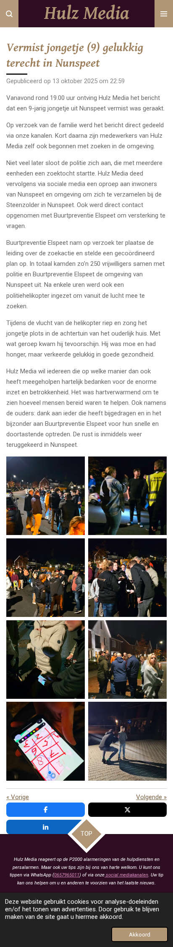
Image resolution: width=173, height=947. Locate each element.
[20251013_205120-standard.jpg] (45, 578)
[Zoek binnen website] (9, 13)
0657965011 (66, 875)
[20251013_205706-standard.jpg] (127, 659)
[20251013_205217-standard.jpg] (127, 578)
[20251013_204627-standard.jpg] (45, 496)
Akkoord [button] (139, 934)
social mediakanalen (126, 875)
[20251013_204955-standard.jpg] (127, 496)
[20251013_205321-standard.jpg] (45, 659)
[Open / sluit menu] (164, 13)
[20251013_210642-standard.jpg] (45, 741)
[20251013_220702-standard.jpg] (127, 741)
